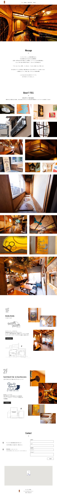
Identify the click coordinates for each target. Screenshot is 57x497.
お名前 (31, 439)
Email (31, 443)
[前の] (6, 23)
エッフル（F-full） (28, 489)
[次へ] (50, 23)
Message (31, 452)
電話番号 (31, 447)
